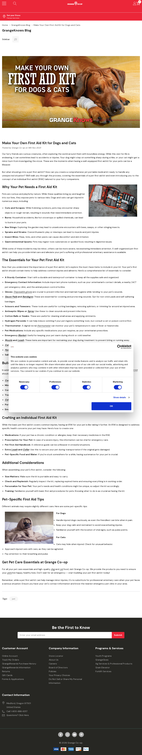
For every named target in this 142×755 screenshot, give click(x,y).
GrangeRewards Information (16, 667)
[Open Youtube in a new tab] (74, 734)
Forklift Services (103, 671)
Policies (52, 671)
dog (53, 569)
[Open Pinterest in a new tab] (81, 734)
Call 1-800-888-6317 (17, 711)
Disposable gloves (23, 291)
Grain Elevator (102, 667)
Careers (53, 663)
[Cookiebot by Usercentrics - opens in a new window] (119, 347)
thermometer (44, 325)
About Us (53, 659)
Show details (119, 397)
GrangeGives (101, 659)
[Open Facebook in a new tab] (60, 734)
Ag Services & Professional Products (113, 663)
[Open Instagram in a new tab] (67, 734)
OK (111, 406)
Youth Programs (103, 655)
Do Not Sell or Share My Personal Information (65, 681)
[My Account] (134, 3)
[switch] (55, 387)
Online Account (10, 655)
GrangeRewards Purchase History (19, 663)
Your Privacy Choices (59, 675)
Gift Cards (7, 675)
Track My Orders (10, 659)
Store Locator (56, 655)
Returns (6, 671)
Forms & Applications (13, 679)
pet (13, 599)
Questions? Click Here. (18, 715)
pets (9, 572)
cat (61, 569)
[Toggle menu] (4, 3)
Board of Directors (58, 667)
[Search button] (15, 3)
